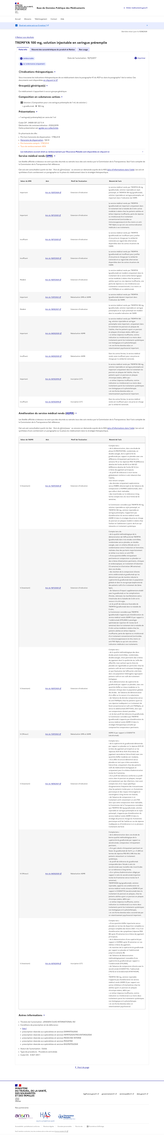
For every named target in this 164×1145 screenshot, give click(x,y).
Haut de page (83, 1067)
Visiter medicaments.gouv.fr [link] (137, 8)
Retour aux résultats (25, 37)
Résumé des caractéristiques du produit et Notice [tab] (53, 49)
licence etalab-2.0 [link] (60, 1131)
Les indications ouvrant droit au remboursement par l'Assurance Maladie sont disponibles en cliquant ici (64, 151)
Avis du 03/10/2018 (52, 379)
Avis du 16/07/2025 (52, 258)
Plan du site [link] (79, 1126)
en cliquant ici (49, 80)
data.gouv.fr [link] (141, 1094)
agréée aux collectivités (48, 128)
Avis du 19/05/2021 (52, 309)
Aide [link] (62, 19)
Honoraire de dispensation (31, 140)
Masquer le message (147, 25)
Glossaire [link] (27, 19)
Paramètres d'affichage (96, 1126)
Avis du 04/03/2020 (52, 333)
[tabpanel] (82, 558)
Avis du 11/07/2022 (52, 297)
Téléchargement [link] (41, 19)
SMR (49, 156)
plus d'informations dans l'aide (121, 169)
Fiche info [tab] (23, 49)
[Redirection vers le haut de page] (55, 72)
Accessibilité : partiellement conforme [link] (27, 1126)
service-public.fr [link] (126, 1094)
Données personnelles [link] (65, 1126)
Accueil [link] (18, 19)
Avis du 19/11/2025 (52, 215)
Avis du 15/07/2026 (52, 192)
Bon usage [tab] (83, 49)
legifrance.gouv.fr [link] (90, 1094)
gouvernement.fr (108, 1094)
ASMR (69, 413)
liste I (24, 1028)
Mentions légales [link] (48, 1126)
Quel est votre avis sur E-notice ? (33, 25)
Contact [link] (54, 19)
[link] (61, 8)
